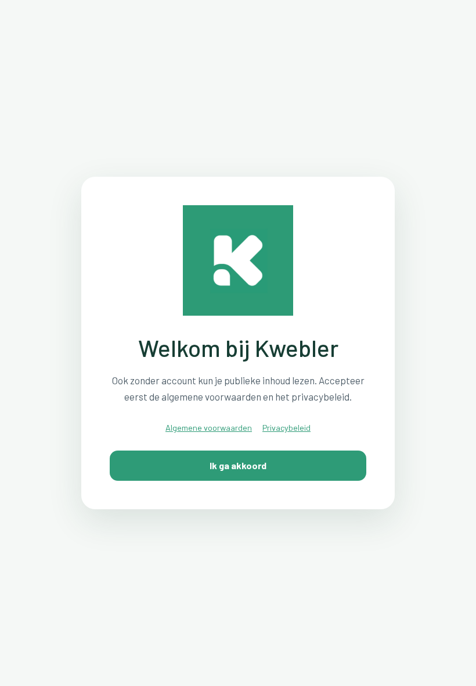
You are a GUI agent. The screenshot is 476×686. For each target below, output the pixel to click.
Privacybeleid (286, 428)
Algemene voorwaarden (208, 428)
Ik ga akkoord (238, 465)
